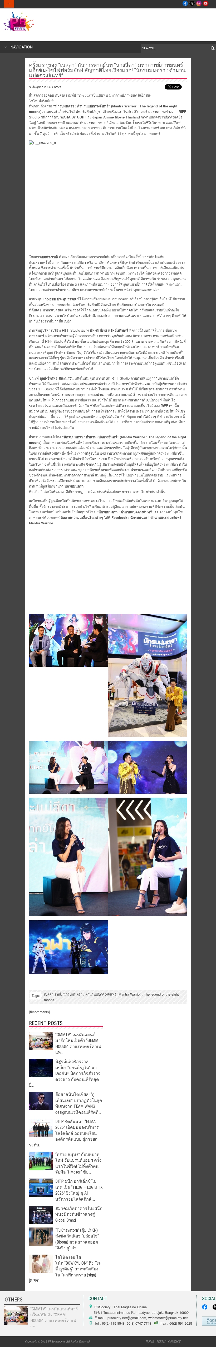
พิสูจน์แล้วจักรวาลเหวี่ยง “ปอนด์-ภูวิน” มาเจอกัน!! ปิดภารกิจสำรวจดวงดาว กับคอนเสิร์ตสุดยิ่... (64, 1073)
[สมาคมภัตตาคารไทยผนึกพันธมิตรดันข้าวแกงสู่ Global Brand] (41, 1222)
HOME (150, 1341)
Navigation (22, 46)
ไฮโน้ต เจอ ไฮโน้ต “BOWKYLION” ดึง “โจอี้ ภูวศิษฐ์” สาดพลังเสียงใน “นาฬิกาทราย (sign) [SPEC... (65, 1269)
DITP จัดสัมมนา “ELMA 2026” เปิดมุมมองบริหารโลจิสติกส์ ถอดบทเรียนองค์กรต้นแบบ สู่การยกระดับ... (64, 1133)
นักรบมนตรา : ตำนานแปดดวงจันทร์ (89, 994)
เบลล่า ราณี (52, 994)
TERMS (161, 1341)
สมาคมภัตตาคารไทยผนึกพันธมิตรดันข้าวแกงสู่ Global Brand (78, 1214)
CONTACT (174, 1341)
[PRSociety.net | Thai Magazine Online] (108, 21)
